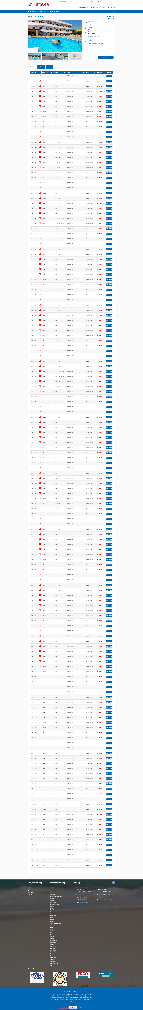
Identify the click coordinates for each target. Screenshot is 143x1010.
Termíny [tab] (32, 67)
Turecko (30, 894)
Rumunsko (53, 946)
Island (52, 919)
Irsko (51, 917)
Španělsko (31, 892)
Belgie (52, 892)
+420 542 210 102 (86, 897)
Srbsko (52, 956)
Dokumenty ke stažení (88, 2)
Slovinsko (53, 952)
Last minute (106, 7)
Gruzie (52, 912)
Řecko (29, 891)
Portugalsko (53, 940)
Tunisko (52, 959)
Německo (53, 933)
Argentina (53, 889)
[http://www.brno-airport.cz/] (106, 974)
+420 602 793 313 (83, 899)
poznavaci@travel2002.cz (107, 899)
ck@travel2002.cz (84, 902)
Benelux (52, 894)
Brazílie (52, 898)
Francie (52, 910)
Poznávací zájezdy (95, 7)
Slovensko (53, 950)
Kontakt (113, 7)
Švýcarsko (53, 957)
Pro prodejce (109, 2)
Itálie (29, 889)
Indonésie (53, 915)
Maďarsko (53, 931)
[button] (47, 72)
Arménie (52, 891)
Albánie (52, 887)
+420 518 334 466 (103, 897)
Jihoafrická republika (56, 923)
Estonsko (52, 908)
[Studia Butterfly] (58, 35)
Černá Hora (53, 902)
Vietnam (52, 965)
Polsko (52, 938)
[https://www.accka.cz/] (37, 977)
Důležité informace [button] (74, 2)
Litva (51, 927)
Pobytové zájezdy (83, 7)
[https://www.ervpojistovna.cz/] (83, 975)
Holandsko (53, 914)
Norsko (52, 935)
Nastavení (80, 1007)
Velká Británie (54, 963)
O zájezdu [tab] (41, 67)
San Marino (53, 948)
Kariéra (100, 2)
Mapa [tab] (49, 67)
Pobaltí (52, 936)
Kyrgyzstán (53, 925)
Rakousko (53, 942)
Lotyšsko (52, 929)
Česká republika (54, 904)
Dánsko (52, 906)
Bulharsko (30, 887)
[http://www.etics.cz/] (60, 979)
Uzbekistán (53, 961)
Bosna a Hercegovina (56, 896)
